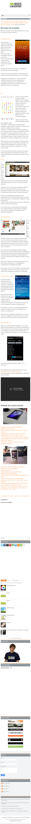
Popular (3, 580)
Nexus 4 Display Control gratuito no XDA (11, 485)
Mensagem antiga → (25, 496)
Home (2, 21)
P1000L (21, 23)
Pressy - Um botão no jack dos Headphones (12, 478)
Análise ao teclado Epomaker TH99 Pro (10, 806)
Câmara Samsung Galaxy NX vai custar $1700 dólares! (14, 483)
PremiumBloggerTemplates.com (15, 820)
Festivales (9, 622)
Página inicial (17, 496)
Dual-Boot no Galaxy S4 (6, 440)
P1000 (16, 23)
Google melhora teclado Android (9, 473)
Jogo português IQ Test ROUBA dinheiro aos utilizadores (15, 438)
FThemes (11, 819)
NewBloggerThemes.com (15, 821)
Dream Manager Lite (6, 23)
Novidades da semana (6, 443)
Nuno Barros (6, 791)
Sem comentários (12, 489)
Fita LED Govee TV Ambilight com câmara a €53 (12, 808)
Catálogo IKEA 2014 (6, 217)
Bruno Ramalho (6, 783)
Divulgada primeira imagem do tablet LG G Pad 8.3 (13, 433)
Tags (9, 580)
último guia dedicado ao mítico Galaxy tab (11, 371)
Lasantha (23, 819)
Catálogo (21, 21)
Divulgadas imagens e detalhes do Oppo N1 (11, 427)
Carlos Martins (6, 786)
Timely (12, 24)
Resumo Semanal (5, 24)
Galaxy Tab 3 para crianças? (8, 428)
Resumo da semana (10, 28)
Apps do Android (14, 817)
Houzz (2, 159)
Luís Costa (5, 788)
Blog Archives (16, 580)
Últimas (8, 593)
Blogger (19, 638)
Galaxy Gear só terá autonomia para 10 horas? (12, 442)
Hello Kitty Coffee (10, 615)
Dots (2, 93)
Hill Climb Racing (10, 607)
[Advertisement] (16, 11)
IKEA (13, 23)
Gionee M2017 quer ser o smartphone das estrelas (17, 630)
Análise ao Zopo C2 (6, 470)
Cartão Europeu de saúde (11, 21)
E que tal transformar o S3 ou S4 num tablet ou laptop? (14, 437)
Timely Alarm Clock (6, 39)
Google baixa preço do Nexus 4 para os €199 (12, 435)
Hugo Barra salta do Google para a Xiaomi (11, 472)
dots (25, 21)
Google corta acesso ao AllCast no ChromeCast (13, 467)
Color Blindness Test (11, 585)
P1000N (25, 23)
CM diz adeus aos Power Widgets (9, 468)
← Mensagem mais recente (7, 496)
